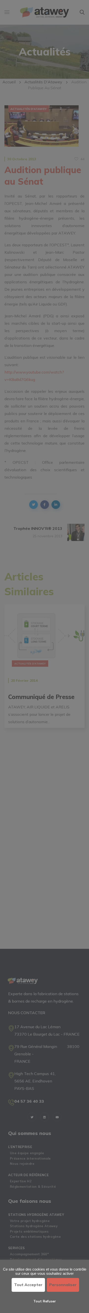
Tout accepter (28, 1284)
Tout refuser (44, 1301)
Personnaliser (63, 1284)
